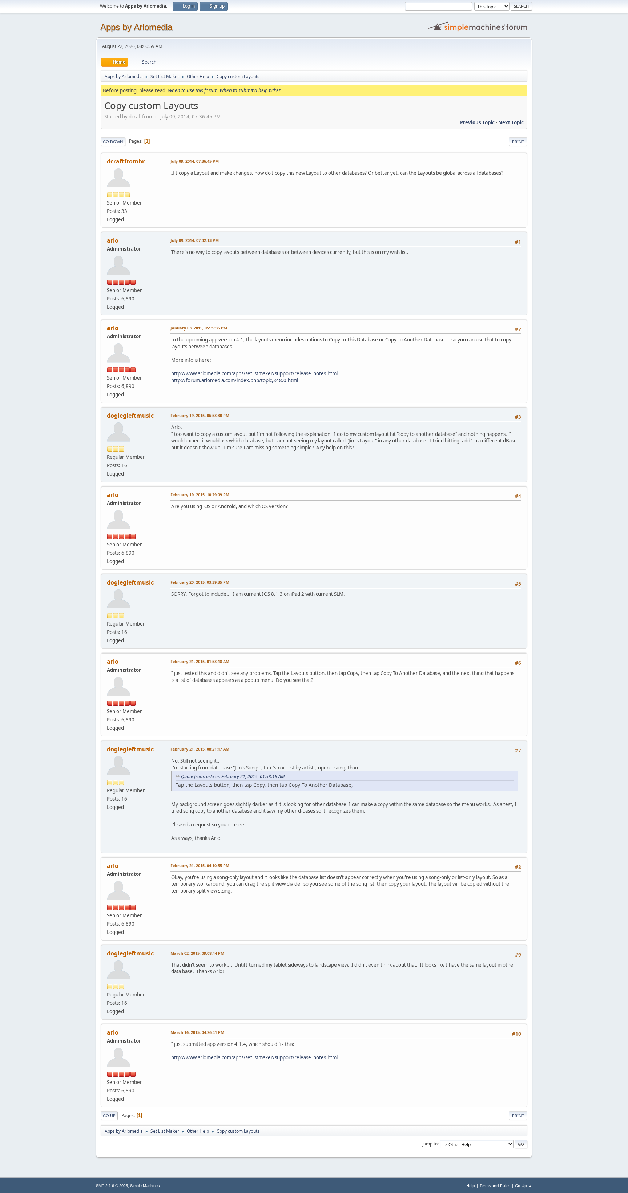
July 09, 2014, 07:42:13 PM (194, 240)
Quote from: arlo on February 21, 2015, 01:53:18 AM (233, 776)
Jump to (430, 1144)
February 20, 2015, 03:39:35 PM (199, 582)
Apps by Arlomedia (136, 27)
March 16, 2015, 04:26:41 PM (197, 1032)
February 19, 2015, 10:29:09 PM (199, 494)
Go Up (109, 1115)
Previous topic (477, 122)
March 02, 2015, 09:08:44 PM (197, 953)
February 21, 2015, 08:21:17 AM (199, 749)
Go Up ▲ (523, 1185)
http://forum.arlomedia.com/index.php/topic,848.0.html (234, 380)
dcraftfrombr (126, 161)
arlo (112, 240)
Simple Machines (145, 1186)
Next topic (511, 122)
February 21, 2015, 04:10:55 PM (199, 865)
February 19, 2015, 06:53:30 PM (199, 415)
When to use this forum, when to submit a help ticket (224, 90)
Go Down (113, 141)
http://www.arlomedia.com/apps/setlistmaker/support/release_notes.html (254, 373)
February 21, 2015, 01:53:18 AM (199, 661)
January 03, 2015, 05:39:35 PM (198, 328)
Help (470, 1185)
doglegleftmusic (130, 416)
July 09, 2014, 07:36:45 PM (194, 161)
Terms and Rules (495, 1185)
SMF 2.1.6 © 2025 (112, 1186)
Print (518, 141)
